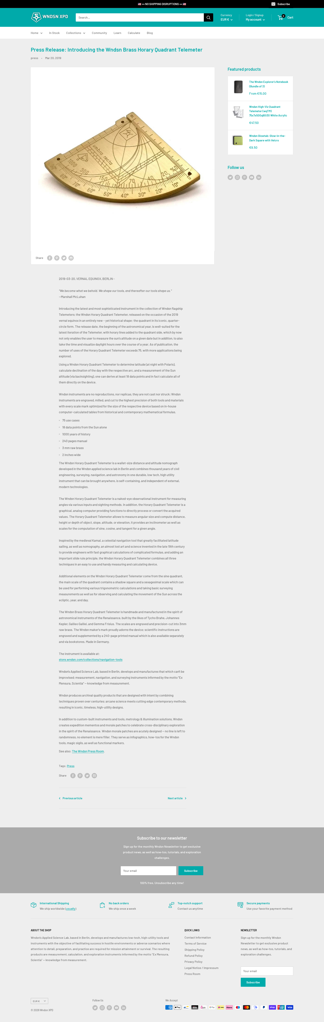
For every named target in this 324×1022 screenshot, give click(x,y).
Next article (175, 798)
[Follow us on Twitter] (230, 177)
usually (70, 908)
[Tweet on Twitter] (64, 258)
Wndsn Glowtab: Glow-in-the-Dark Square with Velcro (267, 138)
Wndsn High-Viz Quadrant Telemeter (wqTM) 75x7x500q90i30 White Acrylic (268, 111)
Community (99, 32)
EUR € (36, 1001)
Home (34, 32)
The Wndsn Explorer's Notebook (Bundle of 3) (268, 84)
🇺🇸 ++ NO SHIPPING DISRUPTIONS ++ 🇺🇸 (162, 4)
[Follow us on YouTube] (251, 177)
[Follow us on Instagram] (237, 177)
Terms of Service (195, 943)
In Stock (54, 32)
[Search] (208, 17)
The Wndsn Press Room (88, 751)
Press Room (192, 974)
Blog (150, 32)
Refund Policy (193, 955)
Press (70, 766)
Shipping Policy (194, 949)
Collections (73, 32)
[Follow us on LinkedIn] (258, 177)
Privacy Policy (193, 961)
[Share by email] (71, 258)
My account (254, 19)
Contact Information (197, 937)
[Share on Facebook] (49, 258)
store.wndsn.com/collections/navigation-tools (90, 659)
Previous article (72, 798)
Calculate (134, 32)
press (34, 58)
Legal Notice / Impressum (201, 968)
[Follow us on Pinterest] (244, 177)
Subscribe (284, 4)
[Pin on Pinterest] (56, 258)
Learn (117, 32)
